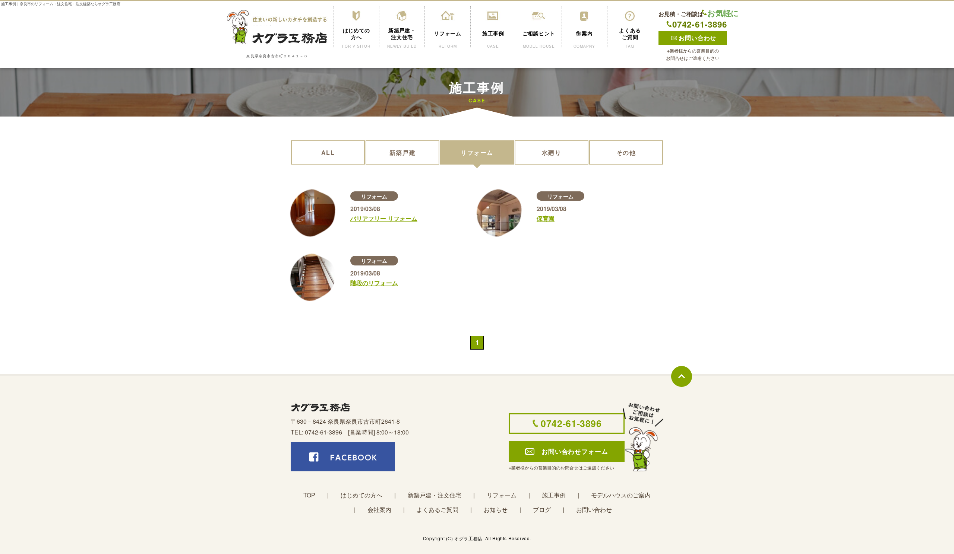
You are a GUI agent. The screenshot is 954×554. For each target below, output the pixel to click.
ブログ (542, 509)
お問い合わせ (594, 509)
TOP (309, 495)
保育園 (546, 218)
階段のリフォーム (374, 282)
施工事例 (554, 495)
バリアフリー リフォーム (383, 218)
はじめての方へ (361, 495)
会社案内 (379, 509)
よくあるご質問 (437, 509)
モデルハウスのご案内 (621, 495)
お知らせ (496, 509)
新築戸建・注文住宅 (434, 495)
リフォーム (374, 196)
